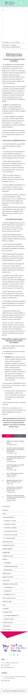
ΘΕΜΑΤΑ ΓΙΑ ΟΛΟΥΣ (8, 577)
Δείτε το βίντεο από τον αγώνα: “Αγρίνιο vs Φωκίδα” (15, 474)
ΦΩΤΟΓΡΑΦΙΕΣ (7, 629)
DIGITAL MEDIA (9, 691)
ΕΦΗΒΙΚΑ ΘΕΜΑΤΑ (15, 47)
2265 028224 (7, 665)
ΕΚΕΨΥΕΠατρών (8, 570)
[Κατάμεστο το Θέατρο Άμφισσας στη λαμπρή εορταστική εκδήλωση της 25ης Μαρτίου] (4, 496)
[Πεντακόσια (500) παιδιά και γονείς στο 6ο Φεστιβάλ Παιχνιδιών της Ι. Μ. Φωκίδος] (4, 457)
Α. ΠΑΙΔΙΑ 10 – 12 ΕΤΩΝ (10, 521)
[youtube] (14, 654)
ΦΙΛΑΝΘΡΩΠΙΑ (7, 626)
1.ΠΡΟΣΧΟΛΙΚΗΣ (8, 587)
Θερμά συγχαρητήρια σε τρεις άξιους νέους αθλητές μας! (14, 481)
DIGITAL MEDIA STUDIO (20, 691)
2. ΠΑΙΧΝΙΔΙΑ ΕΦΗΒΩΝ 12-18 (11, 615)
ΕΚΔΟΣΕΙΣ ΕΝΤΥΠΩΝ (8, 545)
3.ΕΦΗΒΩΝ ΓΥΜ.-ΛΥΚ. (9, 594)
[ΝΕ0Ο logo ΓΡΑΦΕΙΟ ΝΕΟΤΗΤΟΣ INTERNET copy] (14, 644)
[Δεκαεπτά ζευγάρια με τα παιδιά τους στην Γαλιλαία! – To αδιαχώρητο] (4, 466)
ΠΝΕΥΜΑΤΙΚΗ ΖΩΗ (8, 622)
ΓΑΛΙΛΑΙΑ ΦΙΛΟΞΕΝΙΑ (8, 517)
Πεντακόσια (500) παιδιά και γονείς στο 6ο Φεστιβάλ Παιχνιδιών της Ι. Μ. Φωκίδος (16, 458)
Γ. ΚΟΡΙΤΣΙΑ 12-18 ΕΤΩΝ (10, 528)
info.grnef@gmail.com (9, 667)
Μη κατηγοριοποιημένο (9, 598)
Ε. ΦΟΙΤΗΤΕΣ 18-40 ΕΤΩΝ (10, 535)
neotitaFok (6, 45)
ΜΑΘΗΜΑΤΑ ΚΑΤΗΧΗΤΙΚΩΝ (10, 584)
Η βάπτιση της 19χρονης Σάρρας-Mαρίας (15, 441)
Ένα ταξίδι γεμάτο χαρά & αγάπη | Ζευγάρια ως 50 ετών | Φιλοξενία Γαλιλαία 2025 (15, 449)
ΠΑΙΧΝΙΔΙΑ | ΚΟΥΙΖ (7, 612)
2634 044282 (7, 680)
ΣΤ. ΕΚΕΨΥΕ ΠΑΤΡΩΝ (9, 538)
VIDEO (4, 514)
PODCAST (5, 510)
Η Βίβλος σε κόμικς (8, 556)
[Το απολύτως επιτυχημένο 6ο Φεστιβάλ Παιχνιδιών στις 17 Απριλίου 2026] (4, 488)
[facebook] (10, 654)
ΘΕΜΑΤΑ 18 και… (7, 573)
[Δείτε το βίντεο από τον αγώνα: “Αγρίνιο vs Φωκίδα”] (4, 473)
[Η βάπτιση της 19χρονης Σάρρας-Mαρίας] (4, 441)
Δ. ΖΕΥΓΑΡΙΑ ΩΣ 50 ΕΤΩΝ (10, 531)
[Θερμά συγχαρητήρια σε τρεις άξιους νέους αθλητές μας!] (4, 480)
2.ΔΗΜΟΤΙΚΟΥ (7, 591)
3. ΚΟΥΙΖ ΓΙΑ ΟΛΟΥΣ (9, 619)
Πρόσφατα (20, 436)
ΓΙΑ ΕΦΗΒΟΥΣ (7, 563)
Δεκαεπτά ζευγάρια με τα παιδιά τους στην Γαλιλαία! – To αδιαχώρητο (15, 466)
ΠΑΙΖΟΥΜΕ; (6, 608)
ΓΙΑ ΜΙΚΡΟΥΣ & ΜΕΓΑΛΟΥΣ (11, 566)
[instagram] (17, 654)
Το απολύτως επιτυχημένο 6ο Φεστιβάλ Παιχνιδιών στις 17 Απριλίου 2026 (14, 488)
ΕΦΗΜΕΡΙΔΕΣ (6, 552)
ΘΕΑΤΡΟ (5, 559)
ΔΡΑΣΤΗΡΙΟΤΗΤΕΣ (8, 542)
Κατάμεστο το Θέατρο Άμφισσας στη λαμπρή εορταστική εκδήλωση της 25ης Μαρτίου (15, 497)
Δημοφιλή (8, 436)
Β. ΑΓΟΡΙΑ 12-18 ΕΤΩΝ (10, 524)
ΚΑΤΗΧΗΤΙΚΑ (6, 580)
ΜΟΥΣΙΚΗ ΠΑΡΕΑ (7, 601)
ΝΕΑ (4, 605)
